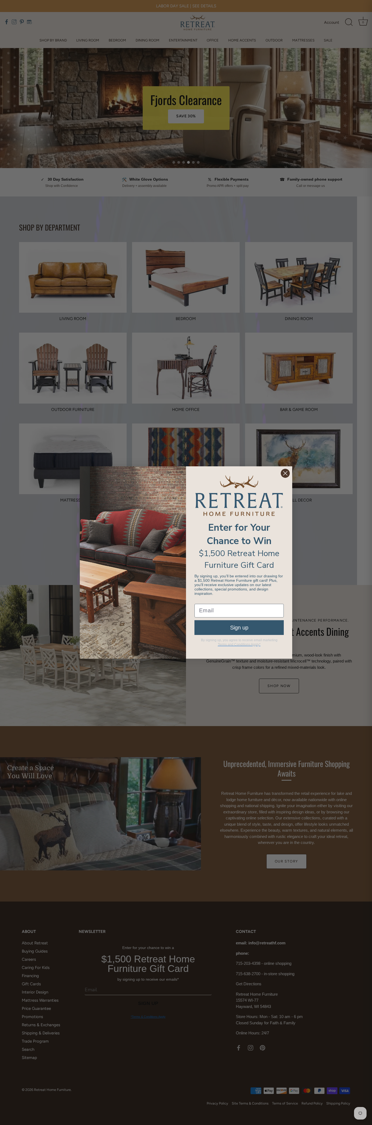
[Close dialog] (285, 473)
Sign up (239, 628)
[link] (239, 495)
